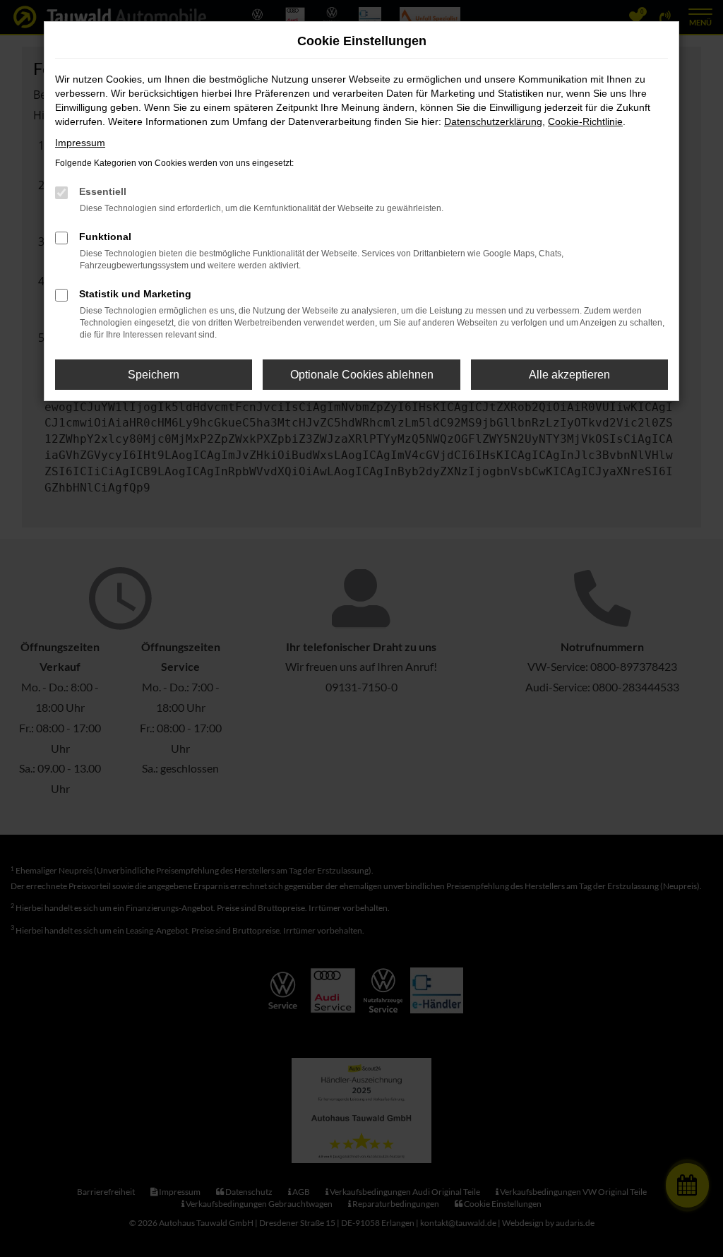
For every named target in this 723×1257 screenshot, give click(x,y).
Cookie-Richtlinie (585, 121)
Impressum (80, 142)
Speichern (153, 375)
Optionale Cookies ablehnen (362, 375)
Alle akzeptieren (569, 375)
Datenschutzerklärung (493, 121)
